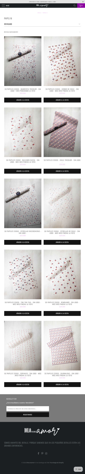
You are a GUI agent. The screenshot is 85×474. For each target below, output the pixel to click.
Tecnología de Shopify (57, 462)
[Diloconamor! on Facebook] (38, 454)
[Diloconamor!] (42, 5)
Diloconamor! (30, 462)
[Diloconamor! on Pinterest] (42, 454)
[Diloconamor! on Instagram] (46, 454)
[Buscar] (74, 5)
